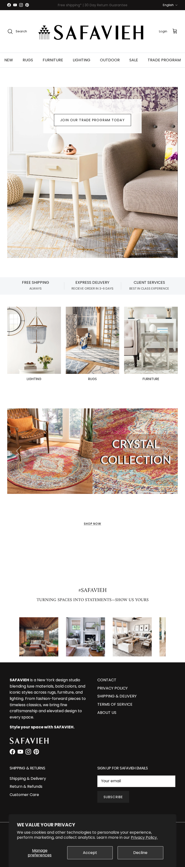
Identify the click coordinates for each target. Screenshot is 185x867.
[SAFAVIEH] (92, 31)
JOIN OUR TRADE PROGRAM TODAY (92, 120)
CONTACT (106, 680)
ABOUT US (106, 712)
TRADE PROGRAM (164, 60)
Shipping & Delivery (28, 778)
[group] (38, 636)
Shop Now (92, 524)
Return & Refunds (26, 786)
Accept (90, 852)
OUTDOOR (110, 60)
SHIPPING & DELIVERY (117, 696)
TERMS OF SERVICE (114, 704)
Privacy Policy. (144, 837)
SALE (133, 60)
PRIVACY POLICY (112, 688)
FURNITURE (53, 60)
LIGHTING (81, 60)
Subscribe (113, 797)
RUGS (28, 60)
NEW (8, 60)
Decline (140, 852)
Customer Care (24, 794)
